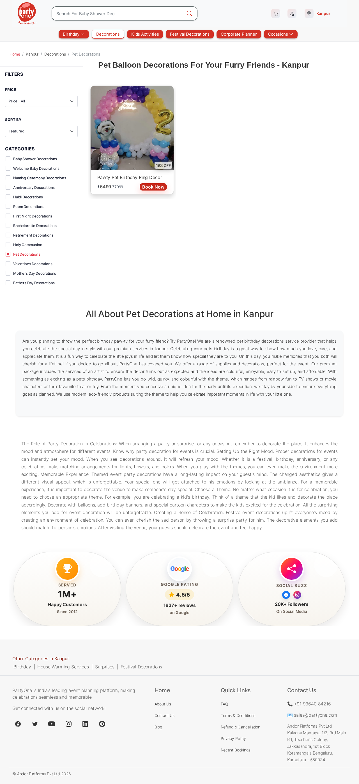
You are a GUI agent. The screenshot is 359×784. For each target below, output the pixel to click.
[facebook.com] (18, 724)
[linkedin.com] (85, 724)
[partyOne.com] (27, 13)
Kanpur (32, 54)
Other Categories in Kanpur (40, 658)
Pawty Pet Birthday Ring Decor (129, 177)
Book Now (153, 187)
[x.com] (34, 724)
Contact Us (164, 715)
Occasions (278, 34)
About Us (163, 704)
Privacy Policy (233, 738)
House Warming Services (63, 667)
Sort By (13, 120)
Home (15, 54)
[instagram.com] (68, 724)
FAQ (224, 704)
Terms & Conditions (238, 715)
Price (10, 90)
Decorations (108, 34)
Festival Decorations (190, 34)
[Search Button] (189, 13)
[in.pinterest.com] (102, 724)
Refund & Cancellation (240, 727)
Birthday (71, 34)
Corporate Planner (239, 34)
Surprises (104, 667)
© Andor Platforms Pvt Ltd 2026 (41, 773)
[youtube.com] (51, 724)
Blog (158, 727)
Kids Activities (145, 34)
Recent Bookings (235, 750)
